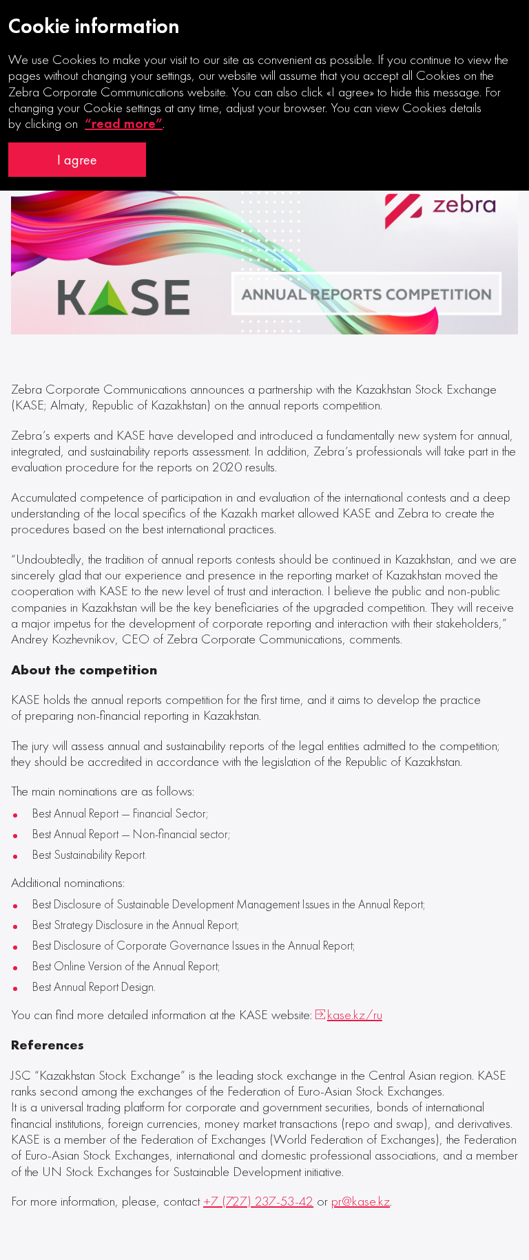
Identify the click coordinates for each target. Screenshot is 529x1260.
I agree (77, 159)
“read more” (124, 123)
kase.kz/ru (354, 1015)
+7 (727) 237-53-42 (258, 1201)
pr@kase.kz (360, 1201)
